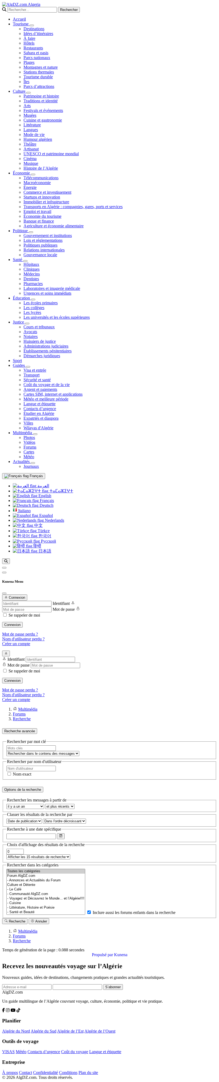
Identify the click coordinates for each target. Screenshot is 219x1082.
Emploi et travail (37, 211)
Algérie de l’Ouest (99, 1031)
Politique (21, 230)
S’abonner (113, 987)
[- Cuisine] (46, 903)
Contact (25, 1072)
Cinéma (30, 158)
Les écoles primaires (41, 303)
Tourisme (21, 24)
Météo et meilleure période (46, 399)
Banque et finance (39, 221)
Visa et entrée (35, 370)
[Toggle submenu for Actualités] (33, 463)
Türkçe (43, 530)
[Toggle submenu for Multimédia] (35, 434)
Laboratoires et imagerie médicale (52, 288)
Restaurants (33, 48)
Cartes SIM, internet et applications (53, 394)
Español (45, 515)
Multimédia (23, 432)
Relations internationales (44, 250)
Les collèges (34, 307)
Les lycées (32, 312)
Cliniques (32, 269)
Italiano (24, 510)
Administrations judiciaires (46, 346)
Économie (22, 173)
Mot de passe (64, 609)
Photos (29, 437)
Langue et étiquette (40, 404)
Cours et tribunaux (39, 327)
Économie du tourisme (42, 216)
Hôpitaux (31, 264)
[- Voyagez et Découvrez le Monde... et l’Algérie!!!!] (46, 898)
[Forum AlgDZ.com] (46, 876)
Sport (17, 360)
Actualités (22, 461)
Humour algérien (38, 139)
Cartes (29, 452)
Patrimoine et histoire (41, 96)
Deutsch (45, 505)
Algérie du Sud (43, 1031)
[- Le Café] (46, 889)
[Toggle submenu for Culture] (28, 93)
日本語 (44, 551)
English (44, 495)
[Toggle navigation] (4, 572)
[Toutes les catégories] (46, 871)
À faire (29, 38)
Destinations (34, 28)
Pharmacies (33, 283)
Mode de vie (34, 134)
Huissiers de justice (40, 341)
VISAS (8, 1051)
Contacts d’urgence (40, 408)
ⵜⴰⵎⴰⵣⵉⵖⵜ (60, 491)
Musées (30, 115)
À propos (10, 1072)
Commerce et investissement (47, 192)
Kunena (120, 954)
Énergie (30, 187)
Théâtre (30, 144)
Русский (48, 541)
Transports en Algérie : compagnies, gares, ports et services (73, 206)
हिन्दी (36, 546)
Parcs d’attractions (39, 86)
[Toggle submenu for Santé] (25, 261)
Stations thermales (39, 72)
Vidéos (29, 442)
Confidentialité (45, 1072)
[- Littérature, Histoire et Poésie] (46, 907)
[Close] (4, 593)
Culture (19, 91)
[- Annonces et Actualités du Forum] (46, 880)
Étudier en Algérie (39, 413)
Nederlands (54, 520)
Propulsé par (103, 954)
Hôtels (29, 43)
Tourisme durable (38, 77)
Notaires (31, 336)
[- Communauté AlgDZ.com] (46, 894)
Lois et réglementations (43, 240)
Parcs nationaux (37, 57)
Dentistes (31, 279)
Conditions (68, 1072)
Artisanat (31, 149)
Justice (19, 322)
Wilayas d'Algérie (38, 428)
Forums (30, 447)
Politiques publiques (40, 245)
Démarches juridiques (42, 355)
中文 (38, 525)
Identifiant (61, 603)
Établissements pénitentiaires (48, 351)
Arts (27, 105)
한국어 (44, 536)
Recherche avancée (19, 731)
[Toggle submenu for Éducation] (33, 299)
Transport (32, 375)
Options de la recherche (22, 790)
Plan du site (88, 1072)
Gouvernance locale (40, 254)
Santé (18, 259)
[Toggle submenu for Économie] (33, 174)
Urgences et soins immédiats (47, 293)
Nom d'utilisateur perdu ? (23, 639)
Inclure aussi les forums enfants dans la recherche (133, 912)
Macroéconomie (37, 182)
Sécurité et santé (37, 379)
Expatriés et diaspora (41, 418)
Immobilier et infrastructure (46, 202)
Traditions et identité (41, 101)
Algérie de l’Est (70, 1031)
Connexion (12, 625)
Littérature (32, 125)
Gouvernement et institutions (48, 235)
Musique (31, 163)
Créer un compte (16, 643)
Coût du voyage (74, 1051)
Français (36, 476)
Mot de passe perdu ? (20, 634)
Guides (19, 365)
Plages (29, 62)
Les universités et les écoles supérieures (57, 317)
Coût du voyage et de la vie (47, 384)
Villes (28, 423)
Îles (26, 81)
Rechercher (69, 10)
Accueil (19, 19)
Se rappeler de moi (24, 615)
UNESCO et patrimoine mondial (51, 153)
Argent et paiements (40, 389)
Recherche (16, 921)
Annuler (40, 921)
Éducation (22, 298)
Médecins (32, 274)
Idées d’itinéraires (38, 33)
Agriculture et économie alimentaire (54, 226)
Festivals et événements (43, 110)
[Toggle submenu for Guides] (28, 367)
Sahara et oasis (36, 52)
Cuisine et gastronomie (43, 120)
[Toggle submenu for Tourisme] (32, 25)
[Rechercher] (6, 561)
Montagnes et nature (41, 67)
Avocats (30, 331)
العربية (42, 486)
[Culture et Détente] (46, 885)
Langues (31, 129)
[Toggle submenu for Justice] (27, 323)
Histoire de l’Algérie (41, 168)
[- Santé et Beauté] (46, 912)
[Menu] (4, 568)
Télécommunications (41, 178)
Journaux (31, 466)
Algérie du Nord (16, 1031)
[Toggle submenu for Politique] (31, 232)
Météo (29, 456)
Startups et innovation (42, 197)
